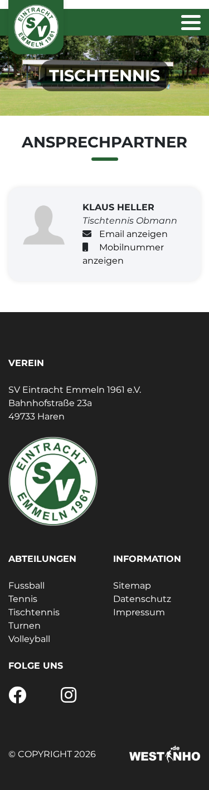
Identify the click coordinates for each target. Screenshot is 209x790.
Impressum (139, 612)
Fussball (26, 585)
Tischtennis (34, 612)
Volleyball (29, 639)
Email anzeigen (133, 234)
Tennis (22, 599)
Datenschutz (142, 599)
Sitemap (132, 585)
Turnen (24, 625)
